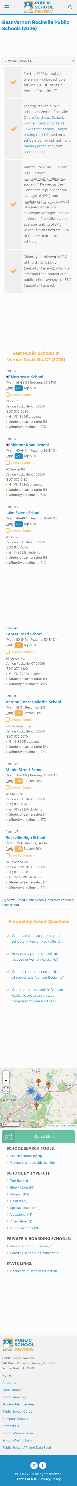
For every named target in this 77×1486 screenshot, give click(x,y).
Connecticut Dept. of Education (33, 1271)
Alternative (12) (21, 1221)
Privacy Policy (50, 1479)
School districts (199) (25, 1228)
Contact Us (10, 1426)
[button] (36, 1106)
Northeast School (49, 118)
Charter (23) (18, 1201)
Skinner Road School (40, 123)
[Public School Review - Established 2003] (38, 7)
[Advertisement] (38, 595)
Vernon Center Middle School (33, 702)
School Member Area (17, 1433)
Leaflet (51, 1126)
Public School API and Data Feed (26, 1447)
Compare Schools (15, 1419)
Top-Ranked (19, 1180)
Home (6, 1375)
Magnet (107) (19, 1194)
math (59, 141)
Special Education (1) (25, 1208)
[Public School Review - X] (34, 1465)
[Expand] (6, 1090)
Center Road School (24, 634)
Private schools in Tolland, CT (32, 1246)
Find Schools (11, 1390)
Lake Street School (39, 129)
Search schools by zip (26, 1156)
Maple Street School (25, 770)
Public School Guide (17, 1411)
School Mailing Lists (17, 1440)
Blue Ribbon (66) (22, 1187)
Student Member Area (18, 1404)
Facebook (42, 1465)
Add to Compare (23, 395)
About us (9, 1383)
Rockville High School (25, 838)
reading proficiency (40, 146)
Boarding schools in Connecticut (34, 1253)
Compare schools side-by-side (32, 1162)
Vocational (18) (21, 1214)
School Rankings (14, 1397)
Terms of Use (26, 1479)
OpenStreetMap (68, 1126)
